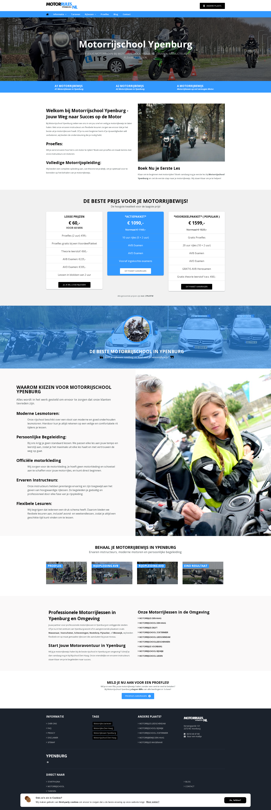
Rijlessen (89, 14)
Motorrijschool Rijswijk (151, 651)
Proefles (105, 14)
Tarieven (75, 14)
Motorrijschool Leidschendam (154, 637)
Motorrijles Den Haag (150, 618)
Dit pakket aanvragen (135, 271)
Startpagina (54, 781)
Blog (116, 14)
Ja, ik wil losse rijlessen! (74, 284)
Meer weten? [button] (152, 802)
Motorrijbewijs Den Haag (151, 737)
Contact (126, 14)
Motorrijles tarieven (102, 723)
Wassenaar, (54, 632)
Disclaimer (53, 737)
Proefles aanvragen (136, 696)
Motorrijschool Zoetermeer (153, 632)
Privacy (51, 733)
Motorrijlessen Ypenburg (105, 733)
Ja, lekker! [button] (235, 800)
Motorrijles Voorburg (150, 646)
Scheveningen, (81, 632)
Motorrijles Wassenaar (150, 742)
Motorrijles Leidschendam (152, 723)
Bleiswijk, (118, 632)
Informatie (58, 14)
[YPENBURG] (195, 722)
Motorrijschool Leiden (151, 656)
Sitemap (51, 742)
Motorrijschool (56, 786)
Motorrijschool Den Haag (152, 623)
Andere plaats (213, 5)
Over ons (52, 723)
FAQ (49, 728)
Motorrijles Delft (148, 627)
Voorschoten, (67, 632)
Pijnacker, (105, 632)
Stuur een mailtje (194, 736)
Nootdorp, (95, 632)
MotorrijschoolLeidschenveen (154, 641)
